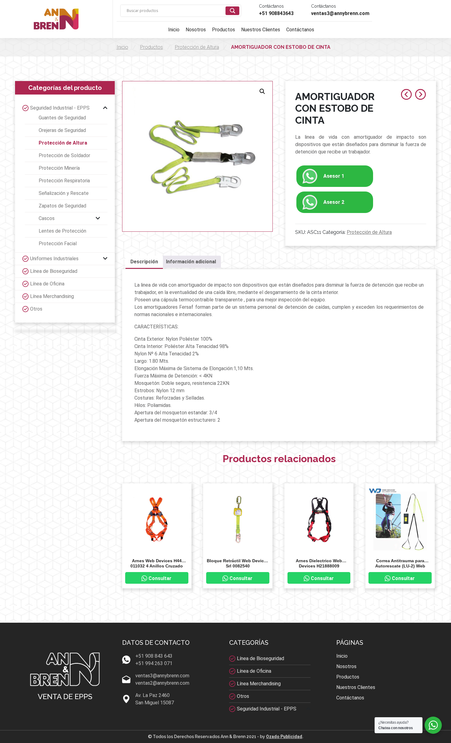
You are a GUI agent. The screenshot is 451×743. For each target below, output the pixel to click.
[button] (262, 91)
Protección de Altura (197, 47)
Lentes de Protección (62, 231)
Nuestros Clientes (260, 30)
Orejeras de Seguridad (62, 130)
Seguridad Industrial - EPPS (60, 108)
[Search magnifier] (232, 10)
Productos (223, 30)
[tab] (144, 262)
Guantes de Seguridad (62, 118)
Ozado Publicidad (284, 736)
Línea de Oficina (47, 284)
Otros (36, 309)
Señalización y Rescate (64, 193)
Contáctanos (300, 30)
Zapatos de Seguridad (62, 206)
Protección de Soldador (64, 155)
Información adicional (191, 262)
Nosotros (196, 30)
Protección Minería (59, 168)
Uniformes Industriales (54, 258)
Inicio (173, 30)
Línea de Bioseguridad (53, 271)
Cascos (47, 218)
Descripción (144, 262)
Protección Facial (58, 243)
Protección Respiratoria (64, 181)
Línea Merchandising (52, 296)
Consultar (160, 578)
